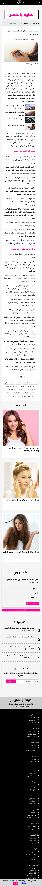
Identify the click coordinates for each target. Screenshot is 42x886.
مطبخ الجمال (32, 789)
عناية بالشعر (32, 771)
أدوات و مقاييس (21, 700)
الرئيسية (35, 23)
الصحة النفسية (31, 734)
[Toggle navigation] (39, 2)
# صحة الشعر (32, 386)
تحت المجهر (32, 838)
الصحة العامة (32, 731)
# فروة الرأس (25, 393)
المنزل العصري (32, 826)
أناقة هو (33, 748)
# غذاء (18, 390)
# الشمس (31, 396)
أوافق (15, 883)
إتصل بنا (33, 859)
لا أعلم (33, 597)
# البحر (10, 396)
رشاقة (34, 787)
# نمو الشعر (16, 396)
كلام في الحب (32, 815)
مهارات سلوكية (31, 817)
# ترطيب (17, 386)
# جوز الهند (9, 393)
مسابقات (33, 868)
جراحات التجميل (31, 775)
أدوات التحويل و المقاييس (20, 707)
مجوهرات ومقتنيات (30, 750)
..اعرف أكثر (24, 883)
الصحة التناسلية (31, 736)
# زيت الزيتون (25, 390)
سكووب (34, 722)
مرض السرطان (32, 803)
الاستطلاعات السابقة (21, 610)
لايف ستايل (32, 720)
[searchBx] (2, 2)
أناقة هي (33, 745)
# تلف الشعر (10, 386)
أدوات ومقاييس (31, 875)
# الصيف (24, 386)
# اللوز (6, 383)
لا (35, 593)
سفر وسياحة (32, 840)
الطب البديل (32, 801)
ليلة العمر (33, 812)
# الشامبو (33, 393)
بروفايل (34, 843)
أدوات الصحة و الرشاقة (16, 704)
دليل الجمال (32, 873)
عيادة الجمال (32, 870)
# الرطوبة (17, 393)
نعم (34, 588)
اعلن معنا (33, 856)
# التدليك (12, 383)
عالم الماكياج (32, 762)
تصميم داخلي (32, 829)
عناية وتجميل (25, 23)
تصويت (35, 603)
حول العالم (33, 717)
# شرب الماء (11, 390)
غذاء (35, 784)
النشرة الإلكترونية (31, 878)
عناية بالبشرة (32, 773)
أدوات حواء (28, 704)
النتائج (29, 603)
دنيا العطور (33, 759)
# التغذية (18, 383)
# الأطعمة (24, 396)
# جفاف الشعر (33, 383)
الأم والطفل (32, 798)
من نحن (34, 852)
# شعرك (32, 390)
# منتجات (25, 383)
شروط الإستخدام (31, 854)
